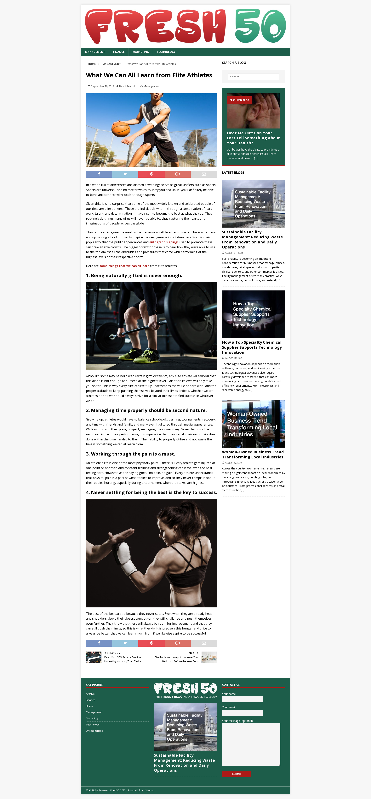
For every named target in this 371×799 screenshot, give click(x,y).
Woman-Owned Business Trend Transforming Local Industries (253, 454)
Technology (166, 52)
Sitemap (149, 790)
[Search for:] (253, 76)
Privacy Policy (135, 790)
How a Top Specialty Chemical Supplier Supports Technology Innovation (252, 347)
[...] (256, 158)
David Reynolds (128, 86)
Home (89, 706)
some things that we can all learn (124, 266)
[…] (278, 280)
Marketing (141, 52)
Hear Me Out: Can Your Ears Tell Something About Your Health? (253, 138)
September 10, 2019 (102, 86)
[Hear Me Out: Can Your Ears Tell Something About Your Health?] (253, 110)
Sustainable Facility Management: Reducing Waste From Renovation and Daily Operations (252, 239)
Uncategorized (94, 730)
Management (95, 52)
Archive (90, 693)
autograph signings (164, 242)
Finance (119, 52)
